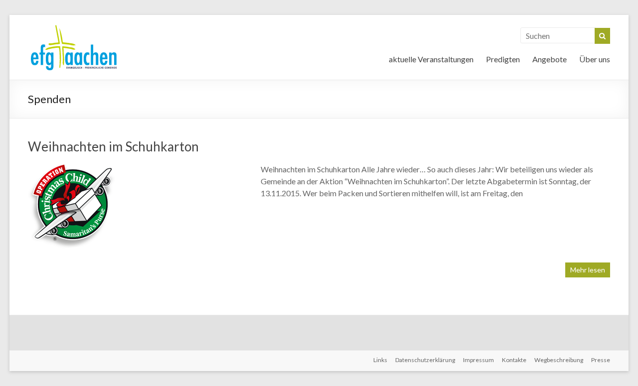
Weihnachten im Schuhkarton (113, 146)
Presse (600, 360)
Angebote (549, 59)
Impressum (478, 360)
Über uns (594, 59)
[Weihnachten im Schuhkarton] (71, 168)
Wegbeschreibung (558, 360)
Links (380, 360)
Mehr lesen (587, 269)
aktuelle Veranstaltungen (431, 59)
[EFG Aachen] (74, 27)
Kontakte (514, 360)
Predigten (503, 59)
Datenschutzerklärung (425, 360)
